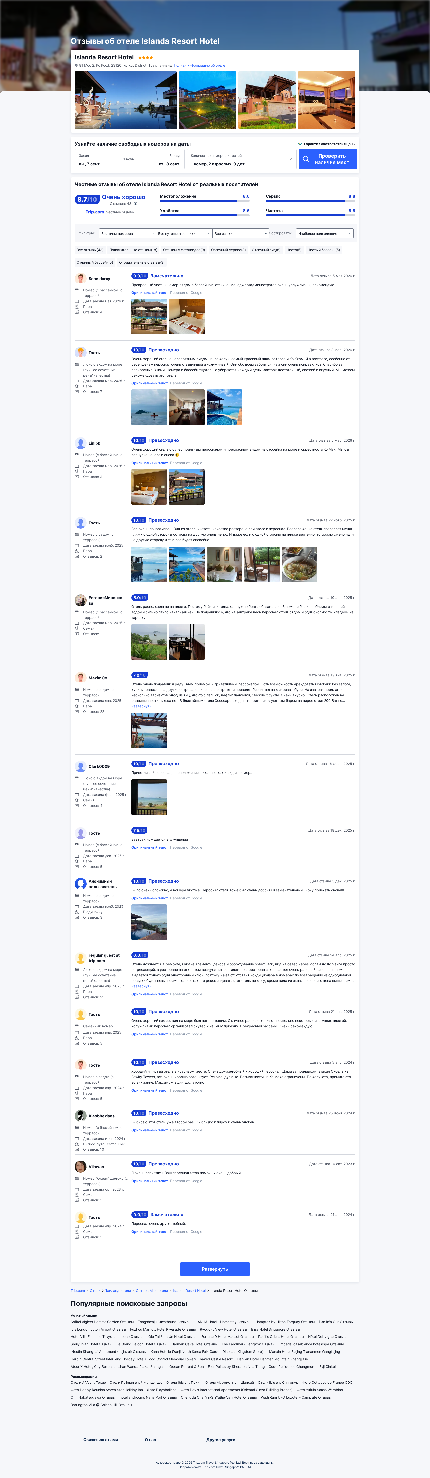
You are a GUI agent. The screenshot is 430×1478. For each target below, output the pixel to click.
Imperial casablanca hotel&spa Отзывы (311, 1344)
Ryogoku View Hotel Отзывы (223, 1329)
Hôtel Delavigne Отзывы (328, 1337)
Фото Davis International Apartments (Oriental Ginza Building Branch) (237, 1390)
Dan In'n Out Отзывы (336, 1322)
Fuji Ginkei (327, 1366)
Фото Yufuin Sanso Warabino (320, 1390)
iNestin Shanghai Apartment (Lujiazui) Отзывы (109, 1351)
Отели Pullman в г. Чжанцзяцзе (136, 1382)
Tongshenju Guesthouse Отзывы (164, 1322)
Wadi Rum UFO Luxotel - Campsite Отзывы (296, 1397)
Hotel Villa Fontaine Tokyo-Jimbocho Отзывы (107, 1337)
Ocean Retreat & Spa (186, 1366)
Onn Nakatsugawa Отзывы (93, 1397)
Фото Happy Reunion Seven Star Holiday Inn (107, 1390)
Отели (95, 1290)
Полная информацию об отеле (199, 65)
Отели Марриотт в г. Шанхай (229, 1382)
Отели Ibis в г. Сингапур (278, 1382)
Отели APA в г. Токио (88, 1382)
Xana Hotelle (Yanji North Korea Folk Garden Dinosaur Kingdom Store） (208, 1351)
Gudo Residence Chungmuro (292, 1366)
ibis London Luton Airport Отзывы (98, 1329)
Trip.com (78, 1290)
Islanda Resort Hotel (189, 1290)
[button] (374, 8)
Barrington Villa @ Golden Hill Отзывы (101, 1405)
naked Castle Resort (216, 1359)
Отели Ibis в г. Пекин (183, 1382)
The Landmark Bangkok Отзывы (248, 1344)
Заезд (84, 155)
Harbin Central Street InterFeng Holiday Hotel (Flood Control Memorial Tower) (133, 1359)
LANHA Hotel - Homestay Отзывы (223, 1322)
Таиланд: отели (118, 1290)
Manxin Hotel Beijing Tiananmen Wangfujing (304, 1351)
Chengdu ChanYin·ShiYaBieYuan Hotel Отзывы (219, 1397)
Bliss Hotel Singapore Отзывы (275, 1329)
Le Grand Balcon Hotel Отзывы (141, 1344)
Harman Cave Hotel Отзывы (194, 1344)
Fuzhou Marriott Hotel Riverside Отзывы (163, 1329)
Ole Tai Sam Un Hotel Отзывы (172, 1337)
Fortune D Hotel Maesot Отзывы (227, 1337)
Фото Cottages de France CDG (327, 1382)
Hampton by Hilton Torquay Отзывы (285, 1322)
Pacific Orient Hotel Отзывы (281, 1337)
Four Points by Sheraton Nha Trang (236, 1366)
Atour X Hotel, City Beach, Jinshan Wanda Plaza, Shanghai (118, 1366)
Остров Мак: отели (152, 1290)
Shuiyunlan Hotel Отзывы (91, 1344)
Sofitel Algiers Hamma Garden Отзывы (102, 1322)
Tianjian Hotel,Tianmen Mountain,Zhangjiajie (272, 1359)
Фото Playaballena (162, 1390)
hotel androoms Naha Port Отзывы (148, 1397)
